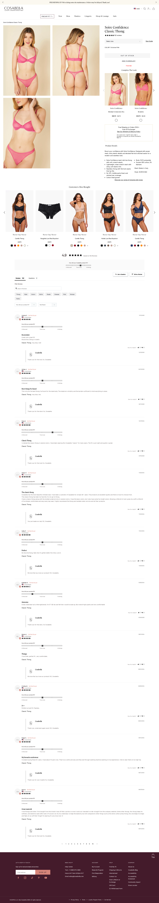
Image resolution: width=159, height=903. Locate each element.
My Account (96, 867)
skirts (41, 294)
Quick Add (19, 225)
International (113, 873)
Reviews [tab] (18, 278)
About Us (131, 867)
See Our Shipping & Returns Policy (128, 131)
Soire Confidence (116, 108)
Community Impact (134, 882)
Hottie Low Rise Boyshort (109, 238)
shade (48, 294)
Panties (77, 16)
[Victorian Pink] (116, 120)
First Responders (97, 873)
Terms (83, 900)
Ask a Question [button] (121, 274)
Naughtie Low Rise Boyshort (49, 238)
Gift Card (112, 885)
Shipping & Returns (115, 870)
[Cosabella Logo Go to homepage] (13, 9)
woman (72, 294)
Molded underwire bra (116, 112)
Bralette (141, 112)
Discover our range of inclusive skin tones (129, 180)
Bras (68, 16)
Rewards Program (97, 870)
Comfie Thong (19, 238)
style (25, 294)
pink (64, 294)
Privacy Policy (75, 900)
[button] (153, 90)
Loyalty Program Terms (94, 900)
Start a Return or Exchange (114, 881)
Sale (114, 16)
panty (18, 299)
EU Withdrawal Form (115, 888)
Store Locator (132, 885)
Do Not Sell (107, 900)
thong (18, 294)
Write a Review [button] (138, 274)
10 (92, 844)
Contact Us (112, 876)
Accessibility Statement (132, 877)
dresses (57, 294)
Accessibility (132, 873)
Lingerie (88, 16)
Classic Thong (26, 343)
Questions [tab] (32, 278)
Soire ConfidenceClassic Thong (117, 29)
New (60, 16)
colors (33, 294)
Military (94, 876)
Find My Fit (46, 16)
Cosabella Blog (133, 870)
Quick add (116, 99)
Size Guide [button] (149, 41)
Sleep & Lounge (102, 16)
